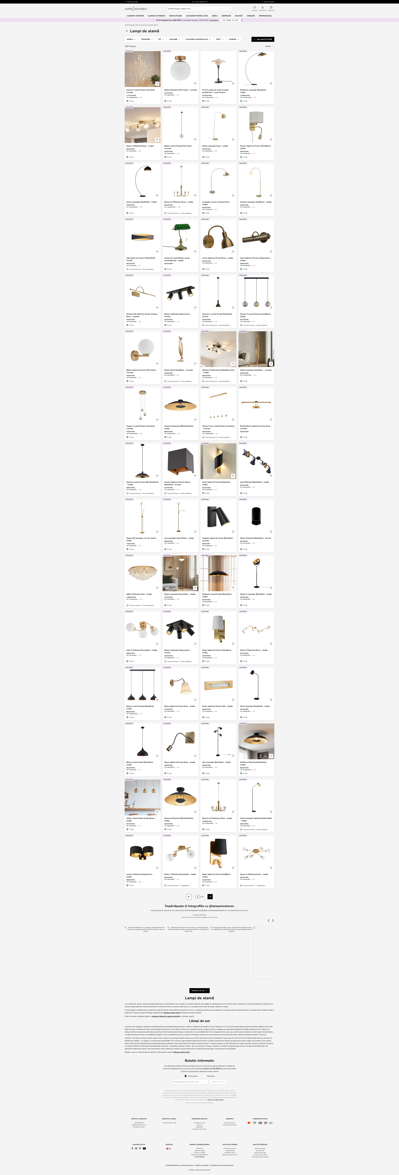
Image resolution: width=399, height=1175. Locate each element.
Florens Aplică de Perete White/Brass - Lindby (256, 147)
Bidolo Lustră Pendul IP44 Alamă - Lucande (178, 147)
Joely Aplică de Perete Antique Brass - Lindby (255, 259)
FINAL (230, 20)
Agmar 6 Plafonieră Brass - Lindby (254, 874)
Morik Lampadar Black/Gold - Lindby (255, 706)
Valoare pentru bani (141, 25)
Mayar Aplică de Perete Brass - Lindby (179, 762)
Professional (265, 16)
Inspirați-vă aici (198, 991)
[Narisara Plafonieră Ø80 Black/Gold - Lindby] (180, 413)
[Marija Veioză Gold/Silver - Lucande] (180, 357)
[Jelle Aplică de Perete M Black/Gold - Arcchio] (143, 245)
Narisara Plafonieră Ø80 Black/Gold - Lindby (179, 427)
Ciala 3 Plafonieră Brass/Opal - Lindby (141, 650)
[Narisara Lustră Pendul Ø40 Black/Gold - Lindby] (143, 469)
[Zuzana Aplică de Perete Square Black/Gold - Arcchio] (180, 469)
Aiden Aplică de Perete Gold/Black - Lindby (216, 875)
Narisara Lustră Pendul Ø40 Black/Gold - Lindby (142, 483)
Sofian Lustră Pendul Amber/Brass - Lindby (141, 819)
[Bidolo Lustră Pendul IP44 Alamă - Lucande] (180, 133)
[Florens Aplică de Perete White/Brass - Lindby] (256, 133)
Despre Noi (199, 1148)
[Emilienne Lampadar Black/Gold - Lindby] (256, 77)
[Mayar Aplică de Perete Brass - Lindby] (180, 749)
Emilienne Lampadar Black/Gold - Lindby (253, 91)
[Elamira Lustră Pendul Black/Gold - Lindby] (143, 693)
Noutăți (239, 16)
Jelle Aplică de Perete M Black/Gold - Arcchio (141, 259)
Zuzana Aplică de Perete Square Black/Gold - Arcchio (177, 483)
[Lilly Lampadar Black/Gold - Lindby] (218, 749)
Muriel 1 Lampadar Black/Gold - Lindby (256, 594)
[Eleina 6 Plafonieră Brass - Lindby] (256, 637)
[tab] (131, 39)
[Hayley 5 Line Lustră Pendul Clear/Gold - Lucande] (218, 413)
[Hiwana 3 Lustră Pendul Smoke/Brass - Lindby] (256, 301)
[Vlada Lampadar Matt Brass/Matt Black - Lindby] (256, 805)
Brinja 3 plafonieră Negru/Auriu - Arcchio (177, 315)
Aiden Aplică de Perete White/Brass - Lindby (217, 651)
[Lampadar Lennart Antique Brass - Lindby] (218, 189)
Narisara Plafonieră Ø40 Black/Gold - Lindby (179, 819)
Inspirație (132, 25)
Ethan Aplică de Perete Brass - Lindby (179, 706)
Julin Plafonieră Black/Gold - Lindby (254, 482)
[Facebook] (132, 1148)
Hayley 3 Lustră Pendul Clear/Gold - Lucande (141, 427)
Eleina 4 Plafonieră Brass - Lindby (140, 146)
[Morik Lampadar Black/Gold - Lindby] (256, 693)
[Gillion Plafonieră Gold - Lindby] (143, 581)
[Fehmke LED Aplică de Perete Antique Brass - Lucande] (143, 301)
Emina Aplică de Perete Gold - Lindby (217, 706)
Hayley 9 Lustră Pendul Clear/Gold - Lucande (141, 91)
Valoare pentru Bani (260, 1152)
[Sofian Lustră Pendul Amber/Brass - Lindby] (143, 805)
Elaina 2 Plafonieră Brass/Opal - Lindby (180, 874)
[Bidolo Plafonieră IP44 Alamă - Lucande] (180, 77)
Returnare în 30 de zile (229, 1125)
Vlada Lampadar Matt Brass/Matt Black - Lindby (256, 819)
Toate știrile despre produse (260, 1157)
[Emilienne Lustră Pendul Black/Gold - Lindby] (218, 581)
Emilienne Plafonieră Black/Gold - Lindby (253, 763)
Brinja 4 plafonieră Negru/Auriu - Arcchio (177, 651)
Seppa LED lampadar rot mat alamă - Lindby (141, 539)
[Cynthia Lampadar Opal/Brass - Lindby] (256, 189)
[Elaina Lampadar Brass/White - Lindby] (180, 581)
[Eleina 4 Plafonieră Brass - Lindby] (143, 133)
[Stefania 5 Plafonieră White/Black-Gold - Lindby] (218, 357)
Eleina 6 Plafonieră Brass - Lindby (254, 650)
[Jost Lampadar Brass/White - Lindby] (180, 525)
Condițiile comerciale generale (221, 1165)
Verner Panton (260, 1150)
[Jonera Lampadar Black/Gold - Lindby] (143, 189)
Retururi (199, 1125)
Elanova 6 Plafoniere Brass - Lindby (178, 202)
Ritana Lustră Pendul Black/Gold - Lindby (140, 763)
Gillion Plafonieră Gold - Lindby (139, 594)
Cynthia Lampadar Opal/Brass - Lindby (256, 202)
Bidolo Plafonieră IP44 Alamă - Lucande (180, 90)
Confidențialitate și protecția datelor (180, 1165)
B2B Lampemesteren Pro (229, 1154)
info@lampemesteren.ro (139, 1125)
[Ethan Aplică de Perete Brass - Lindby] (180, 693)
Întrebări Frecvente (139, 1127)
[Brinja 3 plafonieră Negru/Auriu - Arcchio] (180, 301)
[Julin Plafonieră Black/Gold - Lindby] (256, 469)
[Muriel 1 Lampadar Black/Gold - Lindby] (256, 581)
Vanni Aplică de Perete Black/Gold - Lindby (216, 483)
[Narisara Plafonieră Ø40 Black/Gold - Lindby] (180, 805)
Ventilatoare (175, 16)
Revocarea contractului (199, 1129)
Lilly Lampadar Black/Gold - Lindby (216, 762)
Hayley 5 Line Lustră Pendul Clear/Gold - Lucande (218, 427)
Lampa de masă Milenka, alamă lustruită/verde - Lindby (177, 259)
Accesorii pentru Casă (260, 1154)
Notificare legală (199, 1150)
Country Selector (200, 1157)
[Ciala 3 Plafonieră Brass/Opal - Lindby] (143, 637)
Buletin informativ (230, 1123)
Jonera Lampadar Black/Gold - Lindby (141, 202)
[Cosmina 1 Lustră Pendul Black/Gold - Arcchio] (218, 301)
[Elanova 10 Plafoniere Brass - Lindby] (218, 805)
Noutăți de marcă (230, 1152)
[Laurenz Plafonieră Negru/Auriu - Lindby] (143, 862)
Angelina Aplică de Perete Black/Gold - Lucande (218, 539)
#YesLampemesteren (230, 1148)
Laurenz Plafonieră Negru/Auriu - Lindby (139, 875)
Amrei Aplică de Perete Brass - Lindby (217, 258)
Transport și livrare (199, 1123)
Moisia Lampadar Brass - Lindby (215, 146)
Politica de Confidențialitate (199, 1154)
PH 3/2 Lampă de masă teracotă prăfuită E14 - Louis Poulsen (215, 91)
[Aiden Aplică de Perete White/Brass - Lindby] (218, 637)
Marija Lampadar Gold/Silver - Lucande (256, 370)
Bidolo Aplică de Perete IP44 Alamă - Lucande (141, 371)
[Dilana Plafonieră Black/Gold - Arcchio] (256, 525)
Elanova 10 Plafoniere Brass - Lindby (217, 818)
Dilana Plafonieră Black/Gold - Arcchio (255, 538)
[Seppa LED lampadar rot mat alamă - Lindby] (143, 525)
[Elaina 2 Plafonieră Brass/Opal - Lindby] (180, 862)
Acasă (126, 25)
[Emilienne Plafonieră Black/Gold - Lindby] (256, 749)
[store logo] (136, 8)
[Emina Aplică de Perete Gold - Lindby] (218, 693)
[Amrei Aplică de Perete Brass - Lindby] (218, 245)
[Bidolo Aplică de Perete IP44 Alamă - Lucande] (143, 357)
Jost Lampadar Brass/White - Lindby (179, 538)
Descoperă (214, 20)
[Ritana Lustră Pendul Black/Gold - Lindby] (143, 749)
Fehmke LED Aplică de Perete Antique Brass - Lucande (141, 315)
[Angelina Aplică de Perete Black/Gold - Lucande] (218, 525)
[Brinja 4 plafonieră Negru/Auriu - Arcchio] (180, 637)
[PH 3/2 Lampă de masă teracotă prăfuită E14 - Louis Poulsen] (218, 77)
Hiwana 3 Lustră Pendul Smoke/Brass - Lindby (256, 315)
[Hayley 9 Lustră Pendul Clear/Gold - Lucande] (143, 77)
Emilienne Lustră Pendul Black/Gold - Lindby (217, 595)
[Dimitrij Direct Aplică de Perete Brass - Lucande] (256, 413)
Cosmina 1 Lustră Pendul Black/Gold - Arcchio (217, 315)
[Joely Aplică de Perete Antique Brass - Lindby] (256, 245)
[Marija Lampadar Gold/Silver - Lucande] (256, 357)
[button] (157, 84)
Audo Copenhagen (260, 1148)
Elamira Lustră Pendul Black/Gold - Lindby (140, 707)
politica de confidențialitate (215, 1099)
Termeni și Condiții (199, 1152)
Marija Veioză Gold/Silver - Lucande (178, 370)
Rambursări (199, 1127)
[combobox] (199, 8)
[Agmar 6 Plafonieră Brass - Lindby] (256, 862)
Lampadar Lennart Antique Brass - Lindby (216, 203)
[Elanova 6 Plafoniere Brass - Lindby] (180, 189)
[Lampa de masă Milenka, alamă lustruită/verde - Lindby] (180, 245)
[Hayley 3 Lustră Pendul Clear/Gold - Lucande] (143, 413)
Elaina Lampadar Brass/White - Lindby (180, 594)
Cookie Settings (230, 1150)
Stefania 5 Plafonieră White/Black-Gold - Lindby (218, 371)
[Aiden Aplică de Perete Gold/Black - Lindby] (218, 862)
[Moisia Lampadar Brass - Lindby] (218, 133)
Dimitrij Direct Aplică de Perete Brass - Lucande (256, 427)
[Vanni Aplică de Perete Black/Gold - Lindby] (218, 469)
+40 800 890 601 (139, 1123)
